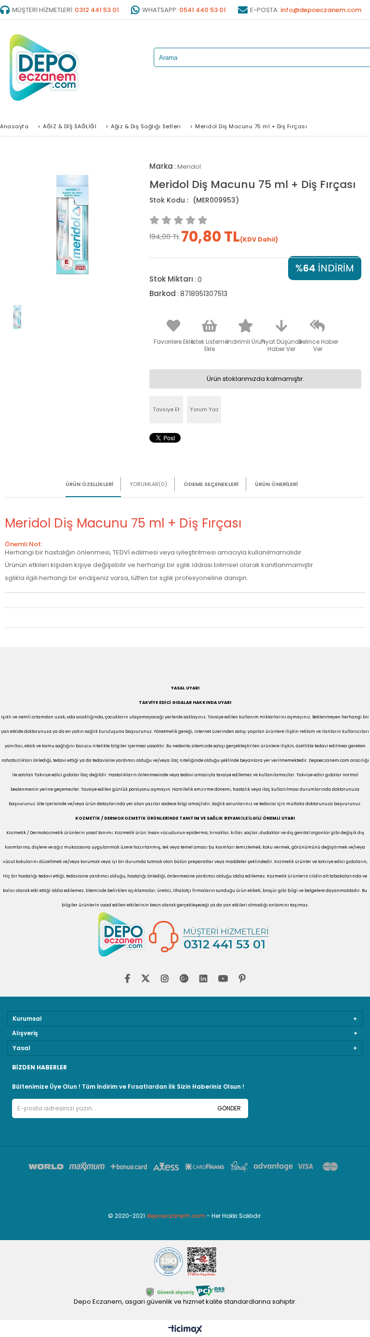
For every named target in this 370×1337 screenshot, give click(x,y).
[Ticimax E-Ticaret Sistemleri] (185, 1330)
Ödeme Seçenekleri (211, 484)
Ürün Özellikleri (89, 484)
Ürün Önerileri (276, 484)
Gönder (229, 1108)
